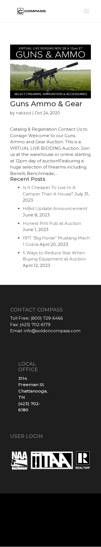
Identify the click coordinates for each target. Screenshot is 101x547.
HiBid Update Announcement (55, 208)
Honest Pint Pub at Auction (52, 223)
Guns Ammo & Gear (46, 103)
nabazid (23, 113)
